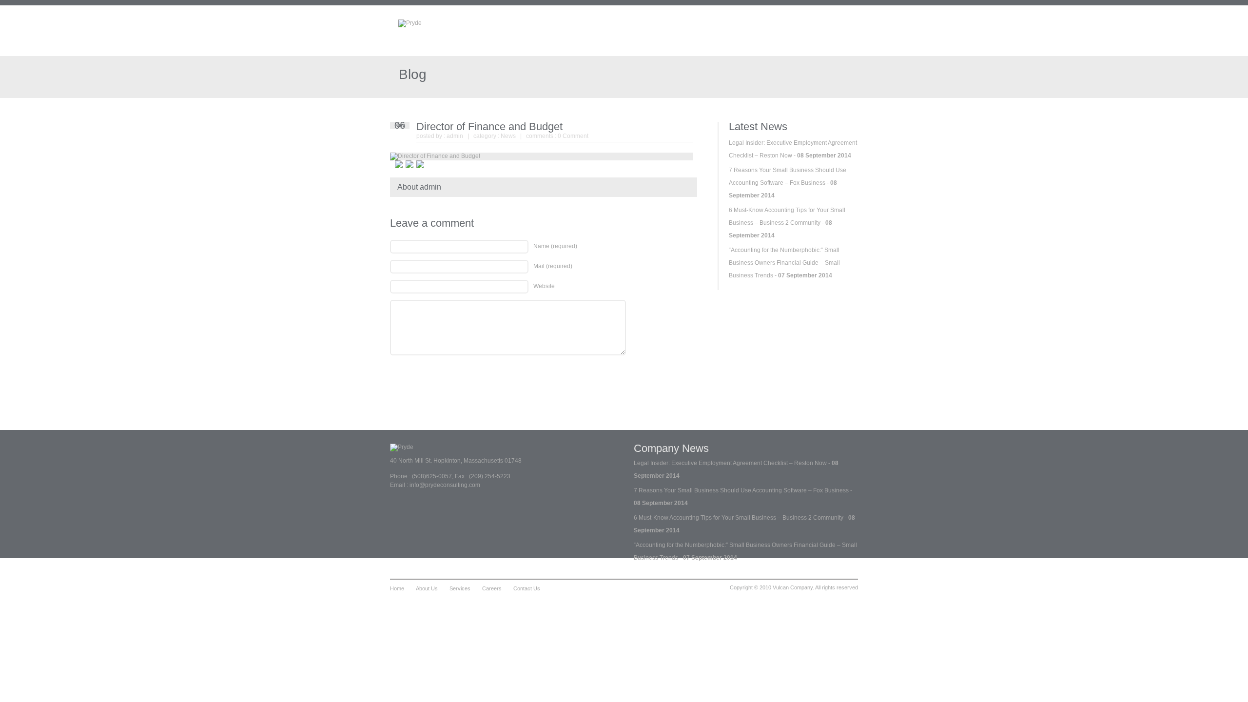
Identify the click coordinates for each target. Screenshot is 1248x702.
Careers (492, 588)
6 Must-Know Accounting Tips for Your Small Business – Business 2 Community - (787, 223)
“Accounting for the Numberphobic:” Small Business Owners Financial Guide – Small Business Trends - (784, 263)
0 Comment (573, 136)
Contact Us (526, 588)
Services (459, 588)
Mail (552, 266)
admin (455, 136)
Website (544, 286)
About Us (427, 588)
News (508, 136)
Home (397, 588)
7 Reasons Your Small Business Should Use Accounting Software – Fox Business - (787, 183)
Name (555, 246)
